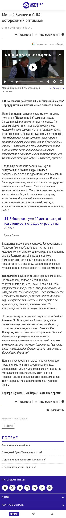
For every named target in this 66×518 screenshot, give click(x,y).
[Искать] (52, 514)
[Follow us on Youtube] (20, 488)
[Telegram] (33, 514)
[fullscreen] (61, 81)
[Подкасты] (49, 488)
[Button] (23, 35)
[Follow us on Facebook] (5, 488)
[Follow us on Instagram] (27, 488)
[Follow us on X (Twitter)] (12, 488)
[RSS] (42, 488)
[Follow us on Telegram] (35, 488)
